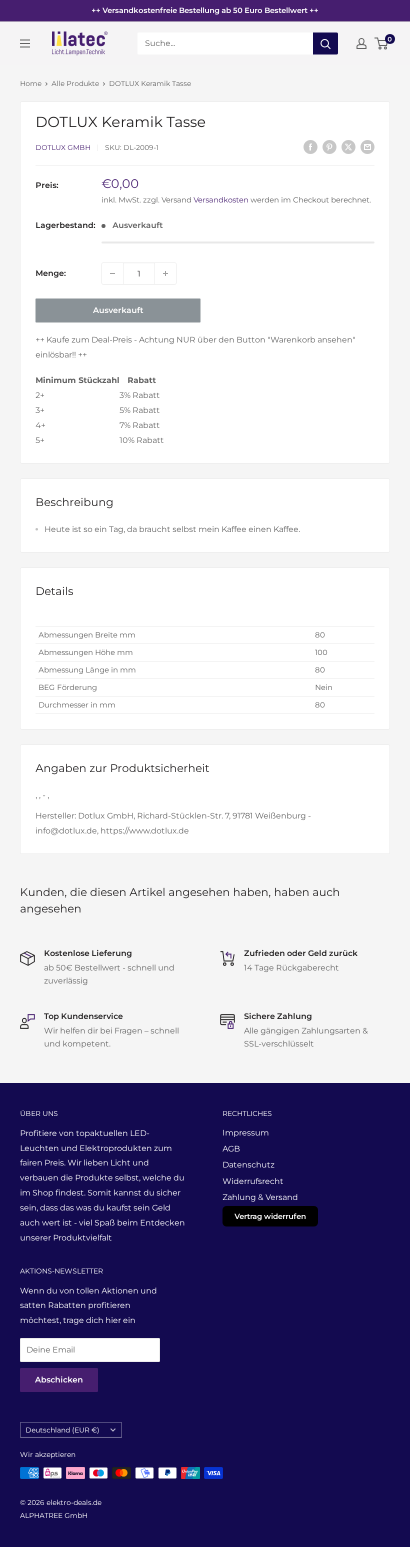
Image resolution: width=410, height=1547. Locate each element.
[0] (382, 44)
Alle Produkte (75, 83)
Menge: (51, 273)
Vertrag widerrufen (270, 1216)
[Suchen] (325, 43)
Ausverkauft (118, 310)
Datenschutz (248, 1165)
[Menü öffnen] (25, 44)
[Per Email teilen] (367, 146)
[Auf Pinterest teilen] (329, 146)
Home (31, 83)
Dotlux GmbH (63, 147)
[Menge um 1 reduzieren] (112, 273)
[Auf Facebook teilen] (311, 146)
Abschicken (59, 1379)
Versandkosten (221, 199)
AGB (231, 1149)
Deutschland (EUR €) (63, 1430)
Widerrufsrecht (253, 1181)
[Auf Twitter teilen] (349, 146)
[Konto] (361, 43)
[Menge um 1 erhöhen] (165, 273)
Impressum (245, 1133)
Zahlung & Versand (260, 1197)
